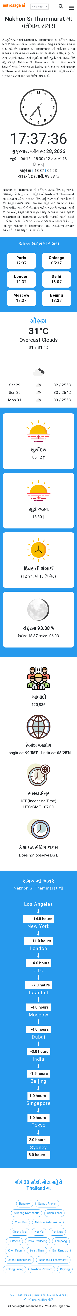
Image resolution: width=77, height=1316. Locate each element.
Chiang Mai (20, 1232)
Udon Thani (54, 1213)
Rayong (65, 1269)
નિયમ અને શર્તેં (56, 1295)
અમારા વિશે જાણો (20, 1295)
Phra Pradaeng (37, 1241)
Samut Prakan (47, 1203)
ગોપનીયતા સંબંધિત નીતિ (38, 1300)
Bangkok (24, 1203)
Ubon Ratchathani (19, 1260)
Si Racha (14, 1241)
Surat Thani (37, 1250)
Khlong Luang (14, 1269)
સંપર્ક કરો (39, 1295)
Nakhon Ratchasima (48, 1222)
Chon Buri (21, 1222)
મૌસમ (38, 321)
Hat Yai (39, 1232)
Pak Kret (57, 1232)
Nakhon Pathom (41, 1269)
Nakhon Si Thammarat (53, 1260)
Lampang (61, 1241)
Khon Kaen (15, 1250)
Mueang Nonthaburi (26, 1213)
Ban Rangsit (60, 1250)
